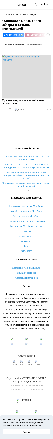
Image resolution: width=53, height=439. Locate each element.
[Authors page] (5, 109)
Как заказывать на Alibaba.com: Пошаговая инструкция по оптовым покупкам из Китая (26, 166)
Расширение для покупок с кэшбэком (26, 221)
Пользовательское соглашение (25, 385)
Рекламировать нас (26, 273)
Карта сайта (27, 251)
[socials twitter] (30, 364)
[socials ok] (22, 364)
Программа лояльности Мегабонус (26, 206)
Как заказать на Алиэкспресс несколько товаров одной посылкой (26, 184)
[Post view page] (26, 77)
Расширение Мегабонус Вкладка (26, 226)
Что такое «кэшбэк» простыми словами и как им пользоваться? (26, 158)
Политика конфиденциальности (26, 389)
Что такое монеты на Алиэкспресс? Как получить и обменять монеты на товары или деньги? (26, 175)
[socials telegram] (37, 364)
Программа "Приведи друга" (26, 268)
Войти (44, 4)
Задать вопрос (26, 236)
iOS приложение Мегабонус (26, 216)
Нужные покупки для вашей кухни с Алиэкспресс (24, 102)
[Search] (35, 4)
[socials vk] (15, 364)
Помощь (26, 231)
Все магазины (27, 241)
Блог (26, 246)
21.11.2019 (46, 109)
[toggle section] (28, 190)
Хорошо (26, 432)
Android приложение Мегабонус (26, 211)
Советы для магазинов (26, 277)
